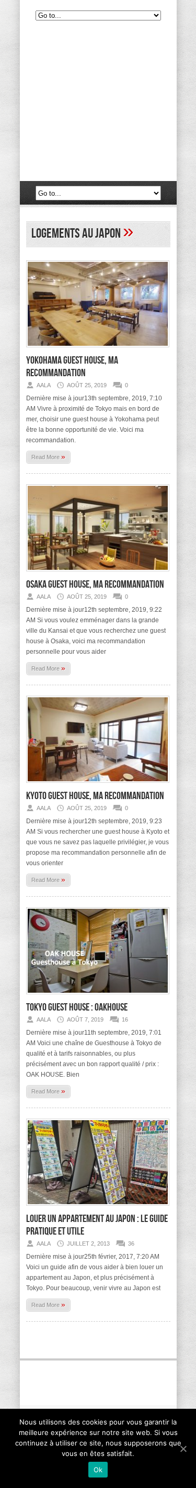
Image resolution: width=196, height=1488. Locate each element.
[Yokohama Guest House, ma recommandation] (97, 350)
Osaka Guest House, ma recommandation (95, 584)
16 (125, 1019)
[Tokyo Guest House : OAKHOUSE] (97, 997)
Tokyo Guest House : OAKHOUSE (77, 1007)
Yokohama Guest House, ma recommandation (72, 366)
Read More (48, 456)
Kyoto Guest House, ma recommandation (95, 796)
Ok (98, 1469)
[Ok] (183, 1448)
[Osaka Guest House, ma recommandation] (97, 574)
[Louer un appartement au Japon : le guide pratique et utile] (97, 1209)
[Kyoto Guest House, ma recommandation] (97, 786)
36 (131, 1243)
